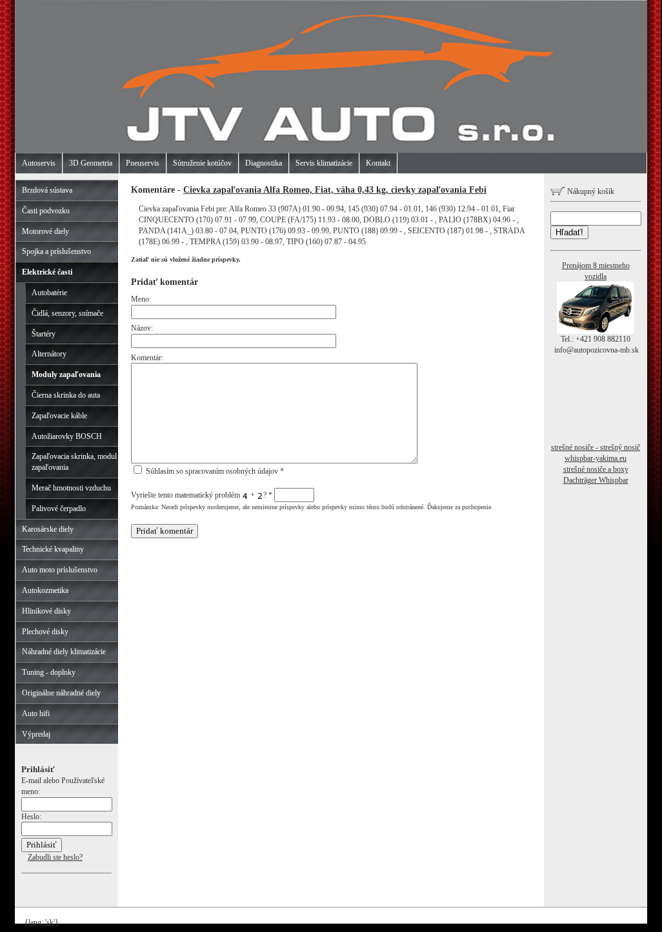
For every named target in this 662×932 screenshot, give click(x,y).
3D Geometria (90, 163)
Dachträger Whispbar (595, 480)
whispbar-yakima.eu (596, 458)
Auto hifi (36, 713)
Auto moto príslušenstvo (59, 569)
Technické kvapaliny (53, 549)
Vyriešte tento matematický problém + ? (201, 495)
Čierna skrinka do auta (66, 395)
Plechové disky (45, 631)
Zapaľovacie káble (59, 415)
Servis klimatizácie (324, 163)
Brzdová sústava (47, 190)
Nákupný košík (589, 191)
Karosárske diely (48, 529)
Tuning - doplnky (48, 672)
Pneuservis (142, 163)
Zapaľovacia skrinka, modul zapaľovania (74, 462)
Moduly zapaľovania (66, 374)
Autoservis (38, 163)
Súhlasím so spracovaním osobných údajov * (214, 471)
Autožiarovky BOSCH (67, 436)
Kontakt (378, 163)
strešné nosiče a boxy (595, 469)
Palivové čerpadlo (59, 508)
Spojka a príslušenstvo (56, 251)
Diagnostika (263, 163)
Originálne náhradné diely (61, 692)
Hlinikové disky (46, 611)
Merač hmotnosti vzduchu (71, 487)
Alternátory (49, 353)
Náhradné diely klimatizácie (64, 651)
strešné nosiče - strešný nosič (595, 447)
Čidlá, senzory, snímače (67, 313)
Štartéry (43, 333)
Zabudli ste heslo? (55, 857)
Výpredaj (36, 734)
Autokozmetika (45, 590)
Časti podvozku (46, 210)
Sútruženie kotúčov (202, 163)
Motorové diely (45, 231)
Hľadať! (569, 232)
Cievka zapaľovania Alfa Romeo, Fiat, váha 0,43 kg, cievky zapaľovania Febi (334, 189)
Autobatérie (49, 292)
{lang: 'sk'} (42, 922)
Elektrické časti (47, 272)
